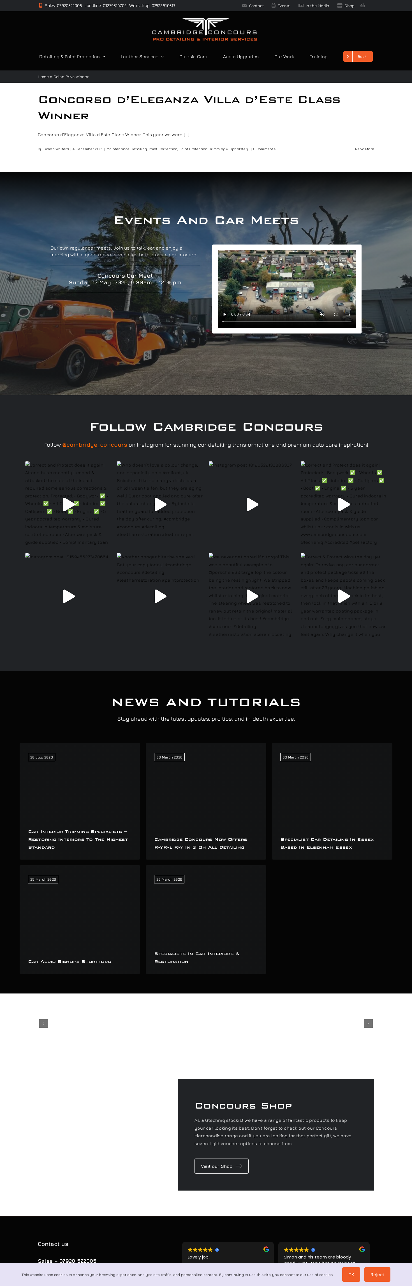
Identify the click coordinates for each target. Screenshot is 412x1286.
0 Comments (264, 149)
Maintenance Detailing (127, 149)
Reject (377, 1274)
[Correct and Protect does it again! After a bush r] (68, 504)
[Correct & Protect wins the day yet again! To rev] (344, 596)
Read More (364, 149)
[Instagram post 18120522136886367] (252, 504)
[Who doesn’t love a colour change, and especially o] (160, 504)
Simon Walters (56, 149)
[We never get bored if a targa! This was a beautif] (252, 596)
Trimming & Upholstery (229, 149)
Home (43, 76)
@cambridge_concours (94, 444)
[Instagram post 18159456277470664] (68, 596)
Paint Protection (193, 149)
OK (351, 1274)
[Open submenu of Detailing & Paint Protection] (102, 56)
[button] (43, 1023)
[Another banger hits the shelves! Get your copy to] (160, 596)
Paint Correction (163, 149)
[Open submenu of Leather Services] (161, 56)
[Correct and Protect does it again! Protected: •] (344, 504)
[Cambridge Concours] (204, 19)
